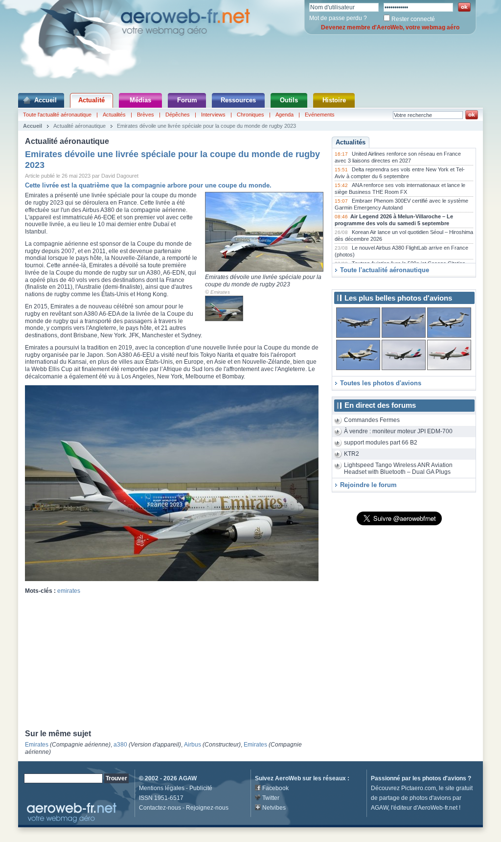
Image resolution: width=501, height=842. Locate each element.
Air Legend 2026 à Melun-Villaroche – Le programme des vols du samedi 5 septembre (394, 219)
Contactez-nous (160, 807)
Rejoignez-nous (207, 807)
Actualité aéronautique (79, 126)
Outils (289, 100)
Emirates (220, 292)
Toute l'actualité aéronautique (57, 114)
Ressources (238, 100)
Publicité (200, 788)
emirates (68, 590)
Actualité (91, 100)
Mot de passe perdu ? (338, 18)
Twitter (270, 798)
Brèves (145, 114)
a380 (120, 744)
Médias (140, 100)
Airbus (192, 744)
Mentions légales (161, 788)
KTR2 (351, 453)
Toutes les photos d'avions (380, 383)
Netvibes (274, 807)
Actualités (114, 114)
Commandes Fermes (372, 420)
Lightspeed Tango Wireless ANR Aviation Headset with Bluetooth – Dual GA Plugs (398, 469)
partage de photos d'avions (415, 798)
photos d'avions (444, 778)
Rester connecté (413, 19)
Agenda (284, 114)
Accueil (45, 100)
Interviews (213, 114)
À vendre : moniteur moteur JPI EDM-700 (398, 431)
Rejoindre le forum (368, 485)
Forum (187, 100)
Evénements (320, 114)
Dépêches (177, 114)
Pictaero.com (418, 788)
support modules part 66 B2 (380, 442)
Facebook (275, 788)
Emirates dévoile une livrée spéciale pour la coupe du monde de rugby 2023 (206, 126)
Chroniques (250, 114)
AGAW (188, 778)
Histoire (334, 100)
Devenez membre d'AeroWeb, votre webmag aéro (390, 27)
